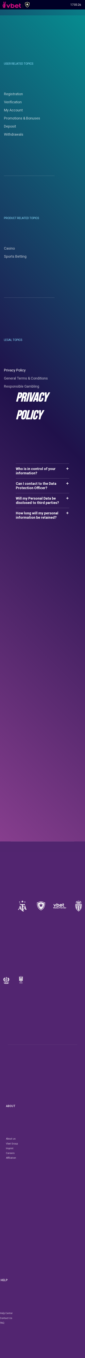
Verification (13, 102)
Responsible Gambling (21, 386)
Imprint (9, 1148)
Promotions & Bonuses (22, 118)
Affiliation (11, 1158)
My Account (13, 110)
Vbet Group (12, 1144)
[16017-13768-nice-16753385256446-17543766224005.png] (6, 980)
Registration (13, 94)
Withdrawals (13, 134)
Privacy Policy (15, 370)
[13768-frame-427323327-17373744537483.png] (22, 905)
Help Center (6, 1313)
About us (11, 1138)
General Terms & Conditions (26, 378)
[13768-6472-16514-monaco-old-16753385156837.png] (78, 905)
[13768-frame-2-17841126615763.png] (59, 905)
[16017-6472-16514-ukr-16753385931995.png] (21, 980)
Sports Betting (15, 256)
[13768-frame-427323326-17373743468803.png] (41, 905)
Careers (10, 1153)
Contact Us (6, 1318)
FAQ (2, 1323)
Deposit (10, 126)
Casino (9, 248)
